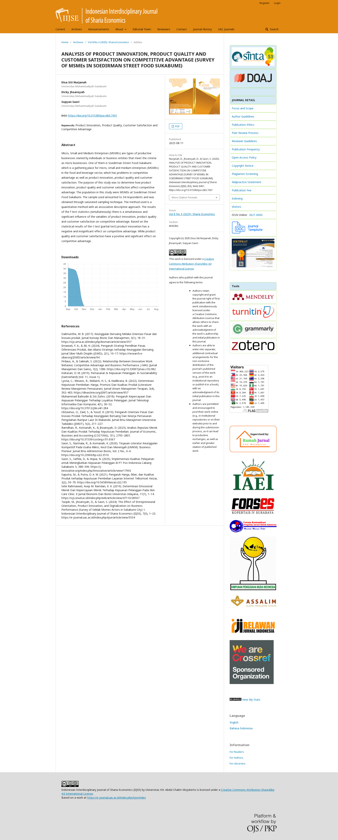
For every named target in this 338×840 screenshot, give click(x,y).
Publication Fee (241, 190)
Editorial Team (142, 29)
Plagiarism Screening (245, 174)
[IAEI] (253, 491)
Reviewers (163, 29)
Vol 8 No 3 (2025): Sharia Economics (108, 42)
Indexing (237, 198)
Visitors (236, 206)
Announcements (98, 29)
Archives (76, 29)
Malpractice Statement (246, 182)
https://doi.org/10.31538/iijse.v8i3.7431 (92, 115)
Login (277, 3)
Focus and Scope (243, 108)
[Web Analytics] (235, 699)
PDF (177, 126)
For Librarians (237, 763)
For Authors (236, 757)
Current (60, 29)
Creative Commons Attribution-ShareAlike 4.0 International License (191, 263)
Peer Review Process (245, 133)
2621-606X (255, 215)
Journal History (202, 29)
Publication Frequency (246, 149)
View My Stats (251, 699)
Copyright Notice (243, 165)
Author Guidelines (243, 116)
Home (64, 42)
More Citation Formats (184, 197)
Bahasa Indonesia (241, 728)
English (234, 722)
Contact (181, 29)
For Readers (237, 752)
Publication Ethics (243, 124)
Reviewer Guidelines (244, 141)
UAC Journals (226, 29)
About (119, 29)
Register (265, 3)
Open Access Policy (244, 157)
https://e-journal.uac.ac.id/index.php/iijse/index (116, 797)
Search (274, 29)
